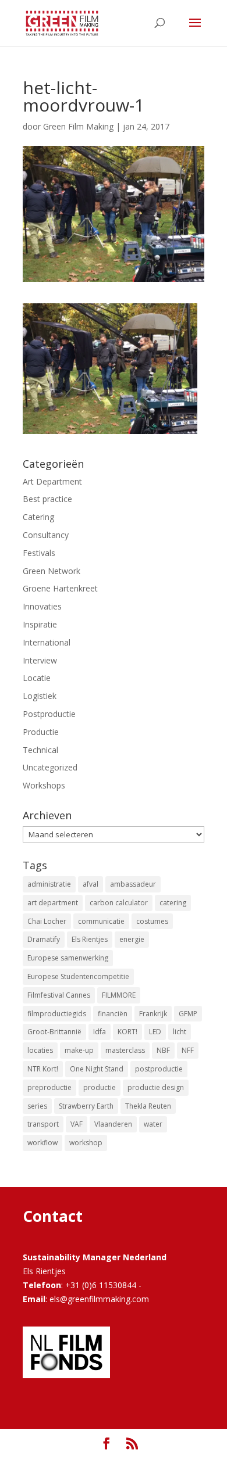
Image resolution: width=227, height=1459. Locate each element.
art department (52, 903)
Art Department (52, 481)
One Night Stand (96, 1069)
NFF (188, 1050)
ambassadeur (133, 884)
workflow (42, 1143)
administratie (49, 884)
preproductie (49, 1087)
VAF (76, 1124)
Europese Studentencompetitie (78, 976)
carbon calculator (119, 903)
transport (43, 1124)
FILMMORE (119, 995)
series (37, 1106)
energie (131, 939)
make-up (79, 1050)
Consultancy (46, 534)
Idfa (99, 1032)
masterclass (125, 1050)
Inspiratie (40, 624)
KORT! (127, 1032)
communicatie (101, 921)
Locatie (37, 677)
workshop (85, 1143)
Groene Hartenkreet (60, 588)
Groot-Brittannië (54, 1032)
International (46, 642)
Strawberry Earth (86, 1106)
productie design (155, 1087)
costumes (152, 921)
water (153, 1124)
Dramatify (43, 939)
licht (179, 1032)
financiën (112, 1014)
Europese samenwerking (67, 958)
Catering (38, 516)
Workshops (44, 785)
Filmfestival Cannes (58, 995)
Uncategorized (50, 767)
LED (155, 1032)
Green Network (51, 570)
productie (99, 1087)
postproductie (159, 1069)
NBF (163, 1050)
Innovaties (42, 606)
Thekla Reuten (148, 1106)
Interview (40, 660)
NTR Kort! (42, 1069)
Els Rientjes (90, 939)
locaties (40, 1050)
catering (172, 903)
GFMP (188, 1014)
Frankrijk (153, 1014)
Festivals (39, 552)
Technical (40, 749)
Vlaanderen (113, 1124)
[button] (110, 368)
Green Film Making (78, 126)
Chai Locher (46, 921)
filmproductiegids (56, 1014)
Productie (41, 731)
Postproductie (49, 713)
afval (90, 884)
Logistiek (39, 695)
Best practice (47, 498)
